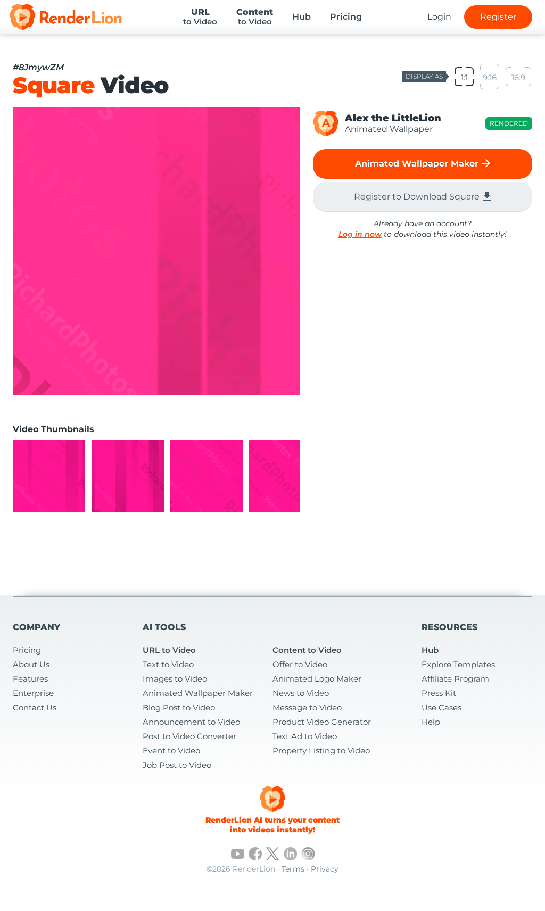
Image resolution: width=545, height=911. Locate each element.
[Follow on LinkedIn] (290, 853)
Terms (293, 869)
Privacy (324, 869)
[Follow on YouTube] (237, 853)
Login (439, 17)
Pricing (346, 17)
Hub (301, 17)
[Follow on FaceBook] (255, 853)
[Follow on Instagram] (308, 853)
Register (498, 17)
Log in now (360, 234)
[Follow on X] (272, 853)
